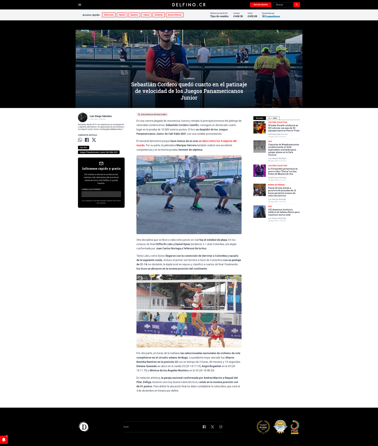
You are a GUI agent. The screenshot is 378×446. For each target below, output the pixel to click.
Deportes (134, 15)
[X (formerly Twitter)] (212, 427)
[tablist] (276, 118)
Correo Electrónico (91, 189)
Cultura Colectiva (277, 122)
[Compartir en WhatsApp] (80, 140)
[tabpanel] (276, 171)
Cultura (146, 15)
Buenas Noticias (174, 15)
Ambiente (159, 15)
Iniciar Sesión (261, 5)
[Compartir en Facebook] (86, 140)
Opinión (122, 15)
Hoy (270, 141)
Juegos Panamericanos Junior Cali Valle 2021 (99, 152)
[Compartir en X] (94, 140)
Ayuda (126, 427)
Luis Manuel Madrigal (277, 158)
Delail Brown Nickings (277, 178)
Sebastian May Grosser (278, 134)
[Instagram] (221, 427)
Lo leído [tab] (272, 118)
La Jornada (189, 79)
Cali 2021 (83, 148)
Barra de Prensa (276, 185)
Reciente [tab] (259, 118)
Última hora (109, 15)
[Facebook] (204, 427)
